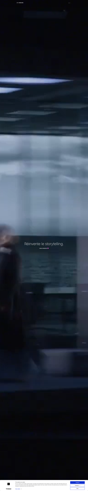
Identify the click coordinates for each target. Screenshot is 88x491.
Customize (77, 485)
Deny (77, 488)
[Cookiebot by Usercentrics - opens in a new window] (8, 489)
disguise (20, 3)
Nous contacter (43, 248)
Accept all (77, 482)
